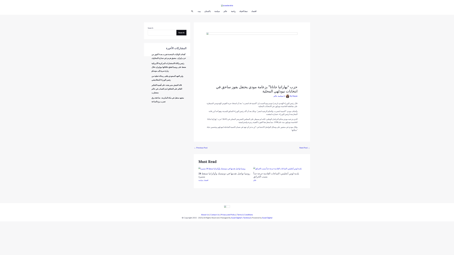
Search (150, 28)
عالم (225, 11)
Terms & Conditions (245, 214)
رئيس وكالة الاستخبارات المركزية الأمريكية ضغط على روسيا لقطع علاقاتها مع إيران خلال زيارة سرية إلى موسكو (169, 67)
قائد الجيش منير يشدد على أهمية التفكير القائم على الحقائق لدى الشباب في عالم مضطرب (167, 89)
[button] (192, 11)
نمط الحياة (244, 11)
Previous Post (200, 148)
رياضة (233, 11)
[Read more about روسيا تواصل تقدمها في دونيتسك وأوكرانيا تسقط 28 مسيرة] (222, 168)
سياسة (217, 11)
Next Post (304, 148)
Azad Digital (267, 218)
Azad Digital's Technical (241, 218)
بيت (199, 11)
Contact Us (214, 214)
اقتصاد (253, 11)
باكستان (207, 11)
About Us (205, 214)
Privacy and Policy (228, 214)
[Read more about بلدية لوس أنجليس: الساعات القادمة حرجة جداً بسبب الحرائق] (277, 168)
